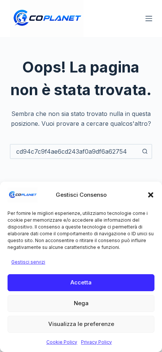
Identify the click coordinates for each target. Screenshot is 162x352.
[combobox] (74, 151)
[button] (150, 195)
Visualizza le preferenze (81, 323)
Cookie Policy (61, 342)
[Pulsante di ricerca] (144, 151)
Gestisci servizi (28, 262)
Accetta (81, 282)
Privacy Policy (96, 342)
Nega (81, 303)
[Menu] (148, 18)
